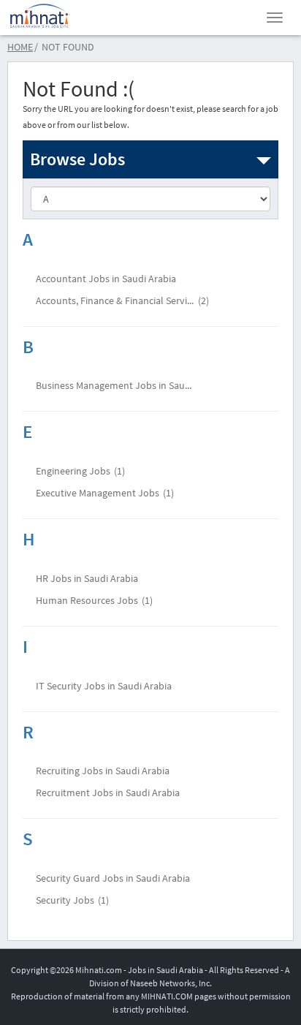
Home (20, 46)
